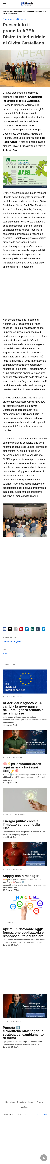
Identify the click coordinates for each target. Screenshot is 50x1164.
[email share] (16, 629)
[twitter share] (10, 629)
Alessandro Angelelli (12, 641)
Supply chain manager (20, 876)
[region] (25, 293)
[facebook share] (4, 629)
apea (5, 653)
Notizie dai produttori (14, 815)
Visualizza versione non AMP (37, 1115)
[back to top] (43, 1157)
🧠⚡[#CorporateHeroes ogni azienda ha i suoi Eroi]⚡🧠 (22, 767)
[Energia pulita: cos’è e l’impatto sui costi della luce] (25, 800)
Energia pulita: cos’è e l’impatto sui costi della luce (21, 824)
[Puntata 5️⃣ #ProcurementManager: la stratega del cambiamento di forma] (25, 1006)
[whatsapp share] (32, 629)
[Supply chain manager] (25, 854)
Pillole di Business (12, 696)
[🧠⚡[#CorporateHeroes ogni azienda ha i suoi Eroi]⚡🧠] (25, 742)
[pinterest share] (21, 629)
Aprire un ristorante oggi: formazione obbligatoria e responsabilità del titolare (23, 932)
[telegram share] (43, 629)
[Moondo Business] (27, 4)
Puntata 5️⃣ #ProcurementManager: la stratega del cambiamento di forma (23, 1033)
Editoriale (8, 922)
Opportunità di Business (14, 19)
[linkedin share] (27, 629)
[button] (25, 520)
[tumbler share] (38, 629)
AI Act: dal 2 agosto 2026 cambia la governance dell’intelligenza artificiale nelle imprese (23, 708)
